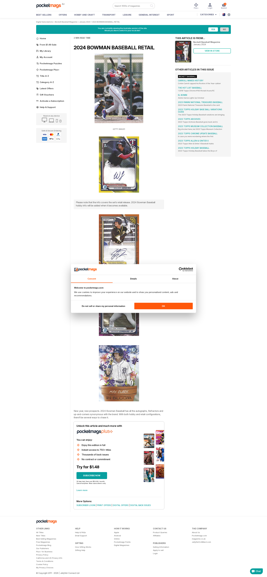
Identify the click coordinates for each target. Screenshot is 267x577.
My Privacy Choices (44, 567)
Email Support (81, 535)
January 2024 (84, 22)
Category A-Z (47, 82)
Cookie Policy (42, 564)
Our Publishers (42, 548)
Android (117, 535)
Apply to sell (158, 550)
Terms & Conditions (44, 561)
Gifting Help (80, 550)
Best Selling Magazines (46, 539)
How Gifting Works (83, 547)
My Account (46, 57)
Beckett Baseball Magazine (66, 22)
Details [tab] (133, 278)
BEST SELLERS (43, 14)
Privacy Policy (42, 555)
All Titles (40, 532)
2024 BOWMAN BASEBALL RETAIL (106, 22)
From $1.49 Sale (48, 44)
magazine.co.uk (199, 539)
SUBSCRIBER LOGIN (85, 505)
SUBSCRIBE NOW (91, 475)
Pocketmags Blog (43, 545)
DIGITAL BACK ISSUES (140, 505)
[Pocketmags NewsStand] (50, 5)
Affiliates (156, 535)
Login (155, 553)
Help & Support (48, 107)
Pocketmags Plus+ (49, 69)
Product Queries (160, 532)
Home (43, 38)
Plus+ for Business (44, 551)
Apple (116, 532)
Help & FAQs (80, 532)
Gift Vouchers (47, 94)
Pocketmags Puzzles (51, 63)
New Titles (40, 535)
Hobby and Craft (84, 14)
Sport (170, 14)
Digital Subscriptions (44, 22)
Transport (109, 14)
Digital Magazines (121, 545)
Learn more (81, 490)
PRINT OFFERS (104, 505)
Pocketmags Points (122, 542)
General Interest (149, 14)
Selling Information (161, 547)
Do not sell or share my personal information (103, 306)
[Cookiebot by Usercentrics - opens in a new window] (181, 269)
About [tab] (175, 278)
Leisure (127, 14)
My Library (45, 51)
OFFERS (63, 14)
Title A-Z (44, 76)
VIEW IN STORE (212, 51)
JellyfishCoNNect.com (201, 542)
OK (163, 306)
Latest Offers (47, 88)
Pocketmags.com (199, 535)
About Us (196, 532)
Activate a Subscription (52, 101)
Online (117, 539)
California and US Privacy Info (49, 558)
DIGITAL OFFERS (120, 505)
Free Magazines (43, 542)
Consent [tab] (92, 278)
